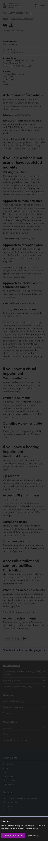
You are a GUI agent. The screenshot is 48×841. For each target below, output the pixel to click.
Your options (33, 835)
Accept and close (13, 835)
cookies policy (32, 828)
